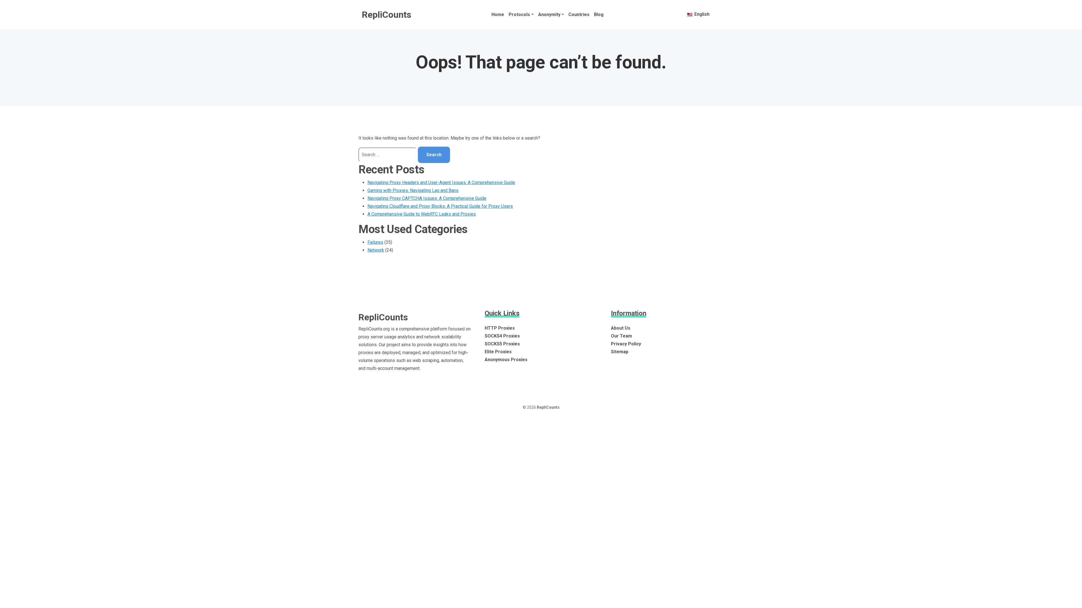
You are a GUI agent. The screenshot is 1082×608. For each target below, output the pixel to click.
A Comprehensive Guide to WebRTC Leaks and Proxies (421, 214)
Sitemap (619, 351)
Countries (578, 14)
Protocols (519, 14)
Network (375, 250)
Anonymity (549, 14)
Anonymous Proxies (506, 359)
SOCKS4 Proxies (502, 336)
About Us (620, 328)
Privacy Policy (626, 344)
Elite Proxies (498, 351)
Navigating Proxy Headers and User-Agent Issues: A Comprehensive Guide (441, 182)
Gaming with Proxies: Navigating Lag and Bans (412, 190)
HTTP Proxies (500, 328)
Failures (375, 242)
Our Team (621, 336)
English (701, 14)
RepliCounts (386, 14)
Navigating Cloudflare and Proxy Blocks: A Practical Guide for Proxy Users (440, 206)
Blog (599, 14)
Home (497, 14)
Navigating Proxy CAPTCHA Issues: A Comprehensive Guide (426, 198)
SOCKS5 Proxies (502, 344)
